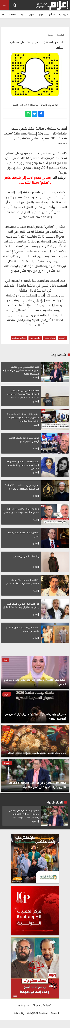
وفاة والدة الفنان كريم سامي (26, 556)
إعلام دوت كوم (48, 104)
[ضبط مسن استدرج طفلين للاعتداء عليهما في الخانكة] (55, 633)
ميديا (41, 14)
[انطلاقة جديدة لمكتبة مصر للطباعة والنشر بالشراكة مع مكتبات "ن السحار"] (55, 514)
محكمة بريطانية (19, 338)
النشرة (51, 14)
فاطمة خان (35, 338)
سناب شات (50, 338)
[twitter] (34, 114)
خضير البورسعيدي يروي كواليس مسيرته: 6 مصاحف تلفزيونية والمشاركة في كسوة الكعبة (21, 370)
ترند (22, 14)
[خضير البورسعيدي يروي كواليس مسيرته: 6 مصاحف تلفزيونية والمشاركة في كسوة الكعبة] (55, 372)
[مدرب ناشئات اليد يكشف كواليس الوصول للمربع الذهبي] (55, 443)
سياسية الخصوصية (37, 1012)
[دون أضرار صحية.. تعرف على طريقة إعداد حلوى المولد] (35, 741)
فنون (31, 14)
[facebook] (41, 114)
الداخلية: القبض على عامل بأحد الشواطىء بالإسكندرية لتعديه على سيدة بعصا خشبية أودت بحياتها (23, 394)
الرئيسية (63, 14)
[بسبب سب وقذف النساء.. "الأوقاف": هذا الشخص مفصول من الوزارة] (55, 490)
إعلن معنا (19, 1012)
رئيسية (62, 338)
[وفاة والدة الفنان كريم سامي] (55, 562)
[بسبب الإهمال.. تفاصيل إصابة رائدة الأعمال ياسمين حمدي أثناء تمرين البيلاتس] (55, 467)
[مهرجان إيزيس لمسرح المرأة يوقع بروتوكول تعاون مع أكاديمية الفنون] (35, 706)
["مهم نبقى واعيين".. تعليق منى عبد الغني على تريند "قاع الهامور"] (35, 672)
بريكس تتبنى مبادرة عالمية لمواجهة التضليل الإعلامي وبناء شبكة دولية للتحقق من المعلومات (23, 417)
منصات (12, 14)
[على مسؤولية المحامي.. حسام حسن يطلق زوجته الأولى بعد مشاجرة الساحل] (55, 609)
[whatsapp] (28, 114)
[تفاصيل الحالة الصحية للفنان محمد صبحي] (55, 538)
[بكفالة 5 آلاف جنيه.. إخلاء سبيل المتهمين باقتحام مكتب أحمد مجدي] (55, 585)
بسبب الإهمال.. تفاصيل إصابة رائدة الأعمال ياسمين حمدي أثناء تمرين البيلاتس (23, 465)
